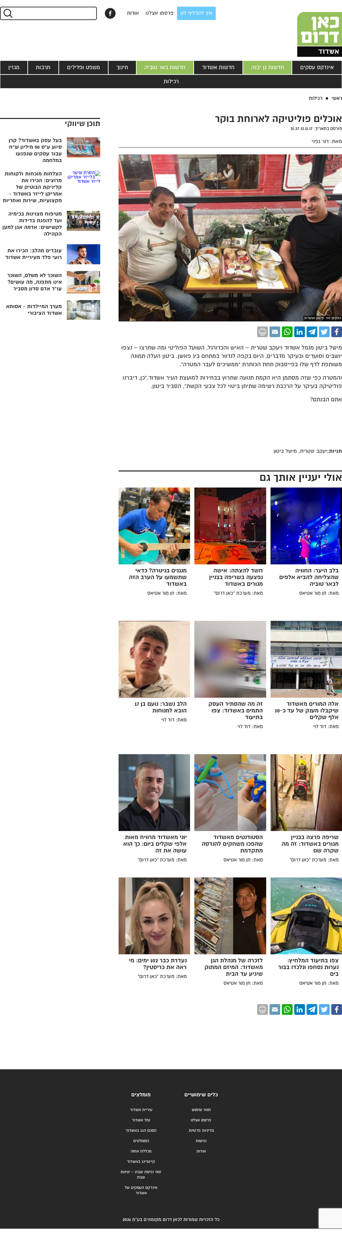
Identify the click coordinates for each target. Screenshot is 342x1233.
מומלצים (141, 1095)
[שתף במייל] (275, 331)
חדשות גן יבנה (267, 67)
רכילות (171, 81)
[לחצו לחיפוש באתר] (7, 13)
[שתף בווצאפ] (287, 331)
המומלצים (141, 1141)
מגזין (13, 67)
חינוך (122, 67)
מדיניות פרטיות (201, 1130)
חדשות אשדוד (218, 67)
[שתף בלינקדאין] (299, 331)
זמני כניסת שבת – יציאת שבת (141, 1174)
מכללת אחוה (141, 1151)
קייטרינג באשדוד (141, 1161)
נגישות (201, 1141)
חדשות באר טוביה (164, 67)
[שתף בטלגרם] (312, 331)
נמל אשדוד (141, 1120)
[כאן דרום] (308, 28)
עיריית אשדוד (141, 1110)
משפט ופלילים (83, 67)
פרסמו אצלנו (160, 13)
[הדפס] (262, 331)
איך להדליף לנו (196, 13)
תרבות (43, 67)
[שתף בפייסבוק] (110, 13)
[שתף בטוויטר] (324, 331)
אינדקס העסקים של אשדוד (141, 1190)
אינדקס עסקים (317, 67)
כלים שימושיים (201, 1095)
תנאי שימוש (201, 1110)
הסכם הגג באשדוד (141, 1130)
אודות (133, 13)
